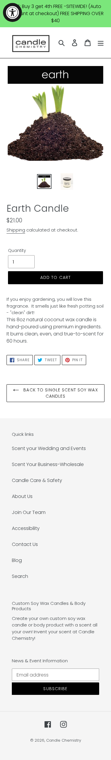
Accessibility (26, 528)
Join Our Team (29, 512)
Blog (17, 560)
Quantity (17, 250)
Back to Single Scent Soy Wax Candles (60, 393)
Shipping (16, 230)
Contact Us (25, 544)
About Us (22, 496)
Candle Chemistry (63, 740)
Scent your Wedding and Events (49, 448)
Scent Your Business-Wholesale (48, 464)
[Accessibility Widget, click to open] (12, 12)
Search (20, 576)
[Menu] (100, 42)
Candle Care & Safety (37, 480)
